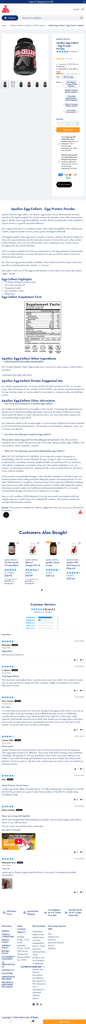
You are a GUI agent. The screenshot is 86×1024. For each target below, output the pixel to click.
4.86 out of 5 (49, 609)
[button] (62, 51)
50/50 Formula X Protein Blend (11, 564)
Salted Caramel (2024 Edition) (71, 91)
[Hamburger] (11, 1022)
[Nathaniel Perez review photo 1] (7, 883)
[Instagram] (37, 1004)
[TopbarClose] (84, 1)
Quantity (59, 119)
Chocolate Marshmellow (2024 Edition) (71, 98)
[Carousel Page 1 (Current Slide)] (41, 590)
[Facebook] (33, 1004)
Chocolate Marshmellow (71, 111)
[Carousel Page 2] (44, 590)
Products (11, 18)
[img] (8, 641)
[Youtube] (41, 1004)
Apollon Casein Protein (52, 564)
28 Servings (68, 77)
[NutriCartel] (6, 9)
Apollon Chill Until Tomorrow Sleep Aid (73, 565)
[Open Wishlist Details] (6, 515)
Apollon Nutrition (63, 39)
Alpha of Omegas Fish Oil (32, 564)
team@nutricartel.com (31, 966)
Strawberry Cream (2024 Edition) (71, 84)
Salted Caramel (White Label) (71, 105)
